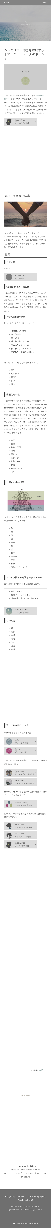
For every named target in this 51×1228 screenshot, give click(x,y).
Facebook (22, 1200)
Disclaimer (39, 1210)
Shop (6, 3)
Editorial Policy (29, 1210)
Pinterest (20, 1196)
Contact (13, 1206)
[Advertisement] (25, 159)
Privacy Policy (35, 1206)
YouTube (34, 1196)
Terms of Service (23, 1206)
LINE (31, 1200)
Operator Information (15, 1210)
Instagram (9, 1196)
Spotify (43, 1196)
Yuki (41, 1070)
